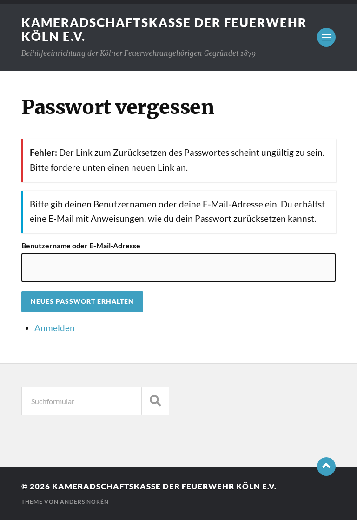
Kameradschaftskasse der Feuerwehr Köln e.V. (164, 486)
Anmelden (54, 328)
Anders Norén (84, 501)
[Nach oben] (326, 466)
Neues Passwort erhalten (82, 301)
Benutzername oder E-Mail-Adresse (80, 245)
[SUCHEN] (155, 401)
